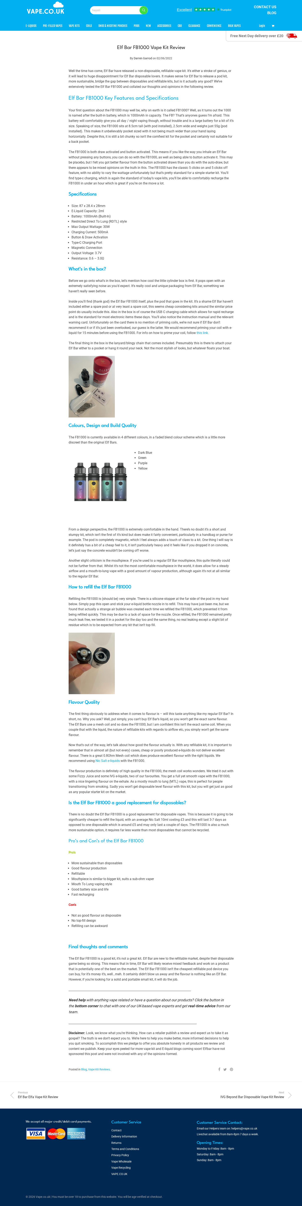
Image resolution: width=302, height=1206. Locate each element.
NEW (148, 25)
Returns (116, 1142)
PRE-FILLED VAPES (52, 25)
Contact (116, 1130)
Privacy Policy (120, 1155)
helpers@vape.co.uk (244, 1128)
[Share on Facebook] (219, 1070)
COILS (89, 25)
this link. (203, 333)
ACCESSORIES (164, 25)
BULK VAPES (234, 25)
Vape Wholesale (121, 1161)
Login (262, 25)
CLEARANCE (194, 25)
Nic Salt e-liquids (108, 761)
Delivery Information (124, 1136)
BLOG (271, 13)
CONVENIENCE (214, 25)
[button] (143, 10)
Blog (84, 1069)
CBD (180, 25)
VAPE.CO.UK (119, 1174)
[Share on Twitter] (225, 1070)
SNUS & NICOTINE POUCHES (112, 25)
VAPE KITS (74, 25)
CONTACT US (265, 7)
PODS (136, 25)
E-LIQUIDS (31, 25)
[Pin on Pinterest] (232, 1070)
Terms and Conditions (125, 1149)
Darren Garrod (143, 58)
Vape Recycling (121, 1167)
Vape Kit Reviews (99, 1069)
